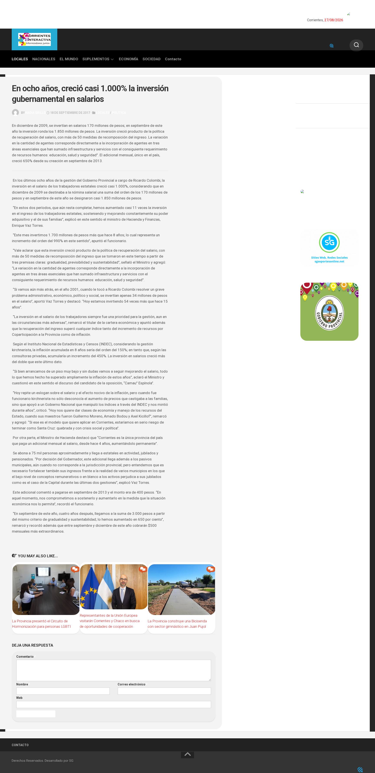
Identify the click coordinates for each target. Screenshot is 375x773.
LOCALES (20, 59)
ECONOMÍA (128, 59)
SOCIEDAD (152, 59)
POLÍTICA (119, 112)
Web (19, 698)
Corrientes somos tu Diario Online (329, 371)
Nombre (23, 684)
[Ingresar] (331, 46)
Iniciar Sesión (310, 172)
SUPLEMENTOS (95, 59)
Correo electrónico (133, 684)
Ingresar (306, 153)
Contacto (173, 59)
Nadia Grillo (35, 112)
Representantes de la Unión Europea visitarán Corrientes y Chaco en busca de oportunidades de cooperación (110, 621)
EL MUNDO (69, 59)
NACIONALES (43, 59)
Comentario (26, 656)
